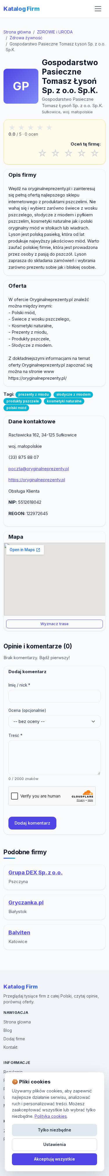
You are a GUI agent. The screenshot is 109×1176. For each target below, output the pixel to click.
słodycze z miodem (73, 394)
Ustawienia (54, 1144)
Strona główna (17, 32)
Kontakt (10, 1047)
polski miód (16, 408)
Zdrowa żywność (26, 38)
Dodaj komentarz (32, 823)
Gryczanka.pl (26, 902)
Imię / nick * (19, 685)
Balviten (19, 932)
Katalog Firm (21, 8)
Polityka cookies (51, 1116)
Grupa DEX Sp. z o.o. (35, 872)
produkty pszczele (22, 401)
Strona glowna (17, 1022)
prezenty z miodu (33, 394)
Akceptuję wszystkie (54, 1159)
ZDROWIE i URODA (55, 32)
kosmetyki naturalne (64, 401)
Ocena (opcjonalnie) (27, 710)
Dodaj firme (14, 1039)
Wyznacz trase (54, 623)
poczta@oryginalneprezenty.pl (38, 468)
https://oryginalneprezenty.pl (36, 479)
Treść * (15, 735)
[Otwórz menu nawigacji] (98, 8)
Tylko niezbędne (54, 1130)
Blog (7, 1030)
